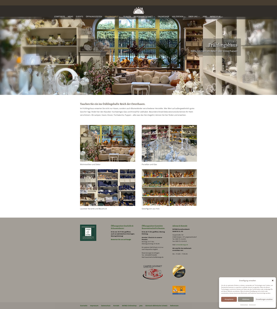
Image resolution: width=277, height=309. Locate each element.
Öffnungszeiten (94, 17)
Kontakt (116, 306)
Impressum (252, 305)
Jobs (205, 17)
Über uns (193, 17)
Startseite (59, 17)
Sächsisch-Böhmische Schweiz (156, 306)
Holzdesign (177, 17)
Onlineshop (163, 17)
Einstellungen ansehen (264, 299)
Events (79, 17)
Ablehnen (245, 299)
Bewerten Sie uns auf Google (121, 239)
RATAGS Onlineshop (129, 306)
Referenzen (174, 306)
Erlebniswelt (111, 17)
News (70, 17)
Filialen (127, 17)
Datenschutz (244, 305)
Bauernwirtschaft (143, 17)
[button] (273, 280)
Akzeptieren (229, 299)
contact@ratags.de (182, 245)
